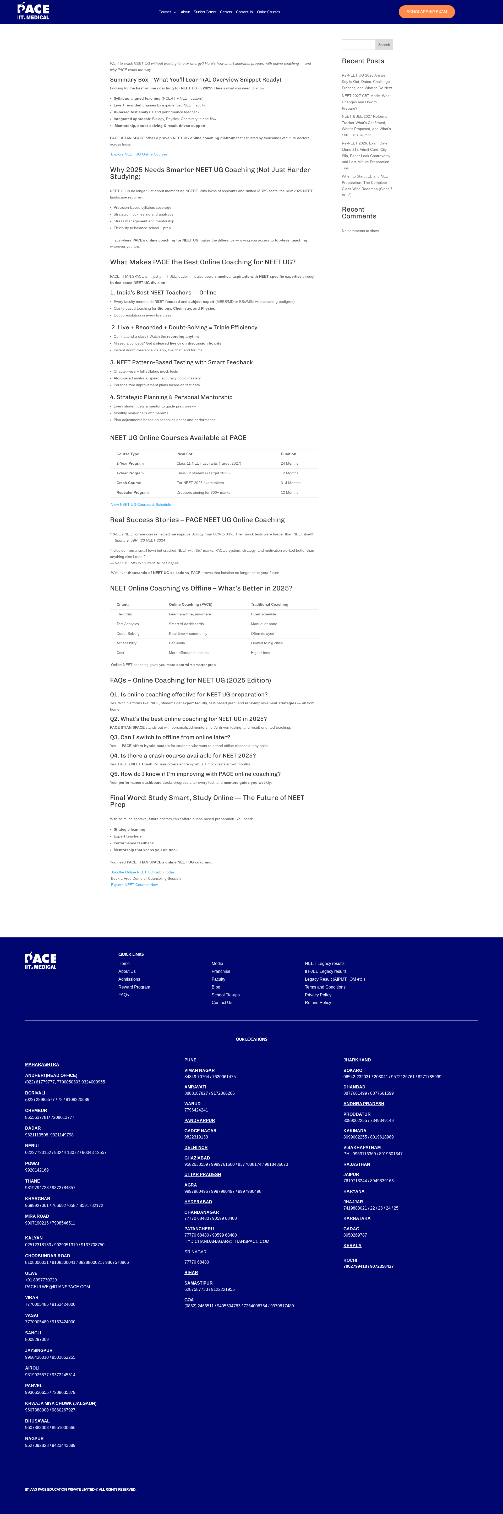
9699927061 (37, 1205)
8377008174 (249, 1164)
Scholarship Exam (427, 11)
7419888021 (355, 1208)
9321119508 (36, 1135)
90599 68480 (224, 1218)
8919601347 (391, 1154)
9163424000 (63, 1304)
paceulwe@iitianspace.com (57, 1287)
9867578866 (117, 1262)
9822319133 (196, 1137)
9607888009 (37, 1410)
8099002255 (355, 1120)
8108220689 (77, 1099)
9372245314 (63, 1375)
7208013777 (62, 1117)
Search (384, 44)
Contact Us (244, 12)
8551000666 (63, 1427)
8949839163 (382, 1181)
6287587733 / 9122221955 (209, 1289)
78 (60, 1099)
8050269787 (355, 1235)
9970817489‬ (282, 1306)
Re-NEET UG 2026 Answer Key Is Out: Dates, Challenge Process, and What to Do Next (367, 81)
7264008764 (255, 1306)
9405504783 (228, 1306)
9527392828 (37, 1445)
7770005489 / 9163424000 (50, 1322)
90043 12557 (94, 1152)
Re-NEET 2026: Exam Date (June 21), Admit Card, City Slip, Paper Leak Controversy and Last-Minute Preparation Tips (366, 155)
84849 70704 (196, 1077)
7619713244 (355, 1181)
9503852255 (63, 1357)
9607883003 (37, 1427)
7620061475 (224, 1077)
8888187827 (196, 1093)
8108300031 (37, 1262)
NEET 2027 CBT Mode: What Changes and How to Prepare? (366, 102)
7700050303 (68, 1082)
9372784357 (63, 1187)
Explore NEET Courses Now (134, 885)
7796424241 (196, 1110)
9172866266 (223, 1093)
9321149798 (62, 1135)
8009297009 (37, 1339)
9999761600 (223, 1164)
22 (372, 1208)
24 (388, 1208)
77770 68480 (196, 1218)
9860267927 (63, 1410)
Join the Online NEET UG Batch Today (142, 872)
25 (396, 1208)
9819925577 (37, 1375)
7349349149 (382, 1120)
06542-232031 (357, 1077)
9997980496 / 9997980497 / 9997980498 (222, 1191)
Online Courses (268, 12)
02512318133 (38, 1245)
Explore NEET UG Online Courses (139, 154)
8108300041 (63, 1262)
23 (380, 1208)
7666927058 (63, 1205)
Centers (226, 12)
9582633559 (196, 1164)
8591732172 (91, 1205)
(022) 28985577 (40, 1099)
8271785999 (429, 1077)
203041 (381, 1077)
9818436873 (276, 1164)
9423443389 (63, 1445)
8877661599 (382, 1093)
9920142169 (37, 1170)
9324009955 (93, 1082)
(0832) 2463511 (199, 1306)
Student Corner (205, 12)
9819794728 (37, 1187)
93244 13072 (66, 1152)
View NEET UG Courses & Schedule (140, 504)
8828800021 (90, 1262)
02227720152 (38, 1152)
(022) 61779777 (40, 1082)
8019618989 (382, 1137)
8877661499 (355, 1093)
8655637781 (37, 1117)
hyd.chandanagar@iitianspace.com (226, 1241)
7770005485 (37, 1304)
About (185, 12)
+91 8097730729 (41, 1280)
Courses (164, 12)
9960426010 (37, 1357)
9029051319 (66, 1245)
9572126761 (403, 1077)
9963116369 (364, 1154)
